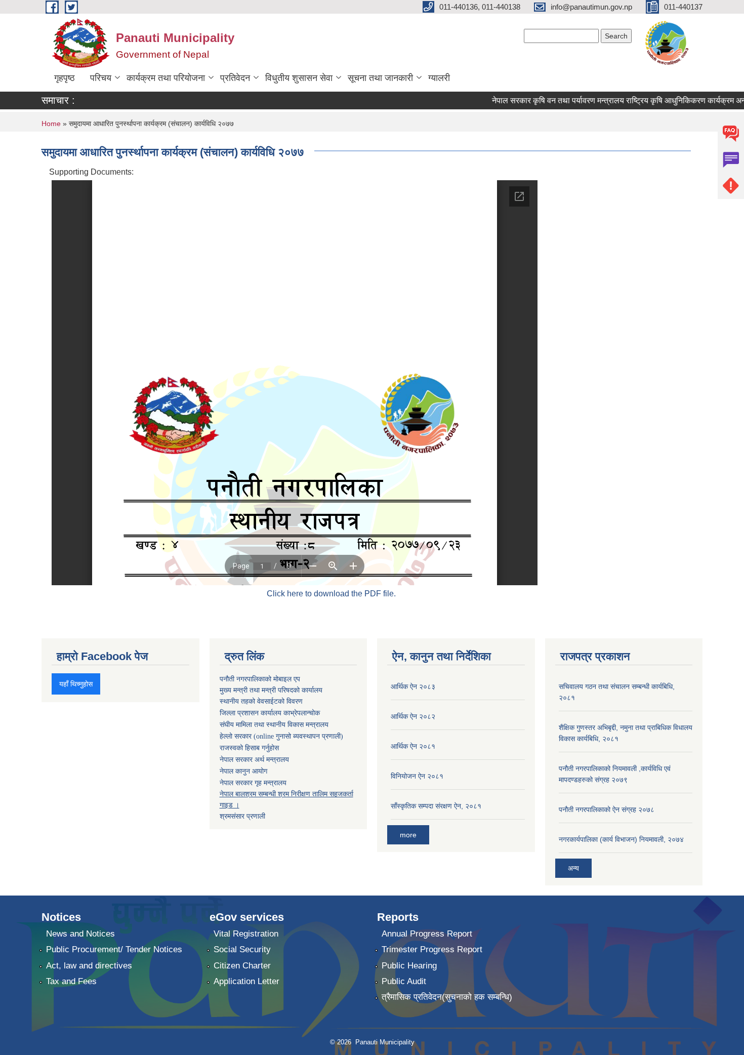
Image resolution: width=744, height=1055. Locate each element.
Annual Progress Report (427, 934)
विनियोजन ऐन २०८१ (417, 776)
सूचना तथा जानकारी (380, 78)
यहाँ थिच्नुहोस (76, 684)
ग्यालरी (439, 78)
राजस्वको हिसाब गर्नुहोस (249, 748)
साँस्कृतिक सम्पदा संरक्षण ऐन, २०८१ (436, 806)
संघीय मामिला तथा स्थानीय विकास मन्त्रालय (274, 724)
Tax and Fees (71, 981)
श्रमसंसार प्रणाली (242, 816)
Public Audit (404, 981)
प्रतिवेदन (235, 78)
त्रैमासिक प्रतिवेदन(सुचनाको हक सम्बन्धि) (447, 997)
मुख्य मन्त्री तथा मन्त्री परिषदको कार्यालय (271, 690)
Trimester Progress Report (432, 949)
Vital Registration (246, 934)
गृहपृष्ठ (64, 78)
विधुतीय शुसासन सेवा (299, 78)
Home (51, 123)
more (408, 835)
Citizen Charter (242, 965)
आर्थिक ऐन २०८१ (413, 746)
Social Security (242, 949)
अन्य (573, 868)
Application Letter (246, 981)
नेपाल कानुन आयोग (243, 771)
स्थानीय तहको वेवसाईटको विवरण (261, 701)
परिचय (100, 78)
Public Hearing (409, 965)
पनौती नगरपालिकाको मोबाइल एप (260, 679)
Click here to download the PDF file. (331, 593)
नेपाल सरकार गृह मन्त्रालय (253, 783)
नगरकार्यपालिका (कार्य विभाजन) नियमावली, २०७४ (621, 839)
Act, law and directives (89, 965)
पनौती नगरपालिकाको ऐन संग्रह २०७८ (606, 809)
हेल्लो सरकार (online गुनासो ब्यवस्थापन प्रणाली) (281, 736)
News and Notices (80, 934)
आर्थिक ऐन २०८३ (413, 686)
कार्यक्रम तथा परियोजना (166, 78)
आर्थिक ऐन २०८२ (413, 716)
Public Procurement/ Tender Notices (114, 949)
